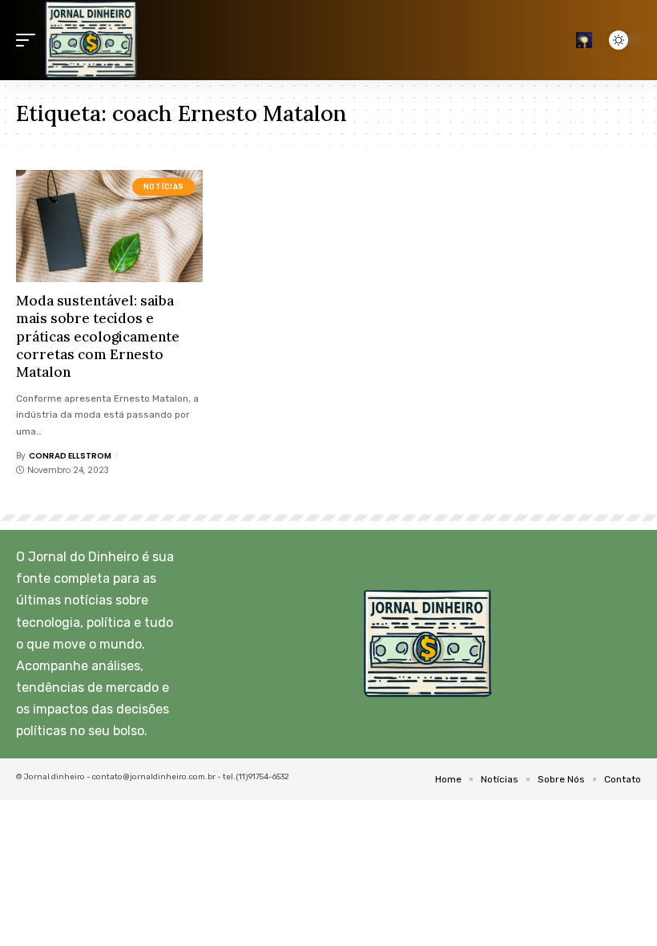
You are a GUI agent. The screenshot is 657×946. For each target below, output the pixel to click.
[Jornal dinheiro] (91, 40)
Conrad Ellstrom (70, 456)
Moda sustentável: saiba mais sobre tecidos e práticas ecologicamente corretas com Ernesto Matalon (97, 336)
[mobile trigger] (29, 40)
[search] (584, 40)
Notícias (163, 187)
